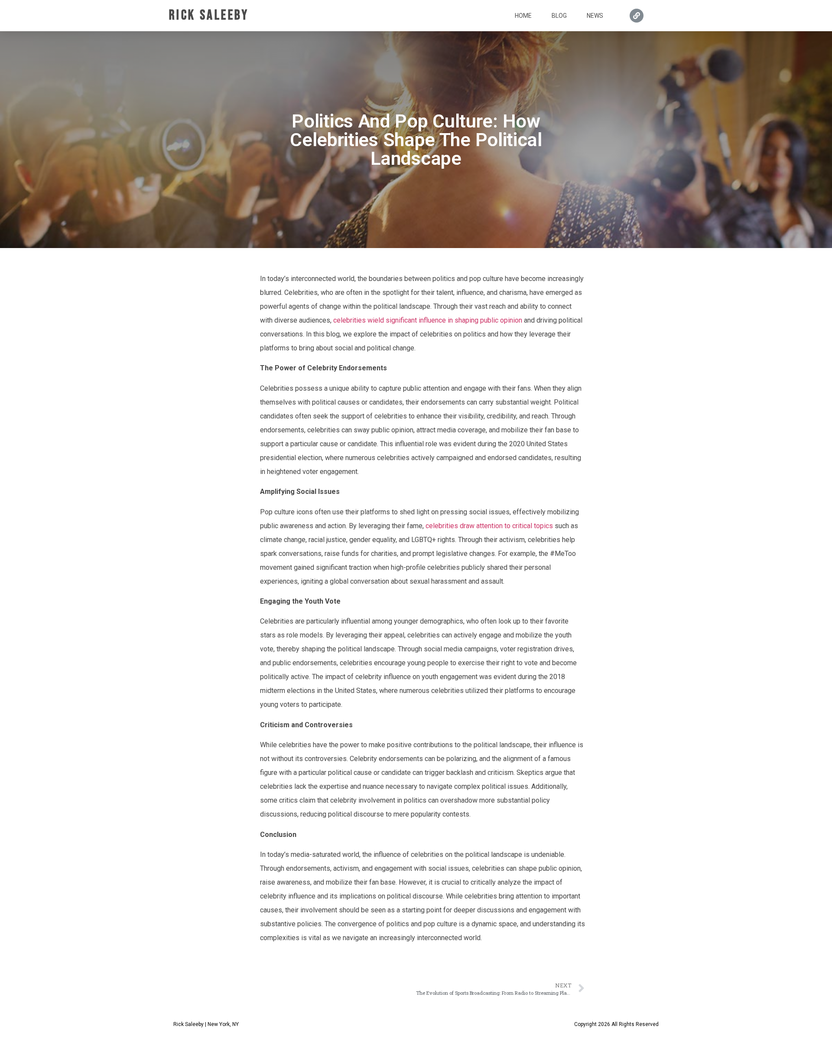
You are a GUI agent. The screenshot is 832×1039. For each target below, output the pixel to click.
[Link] (637, 16)
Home (523, 15)
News (595, 15)
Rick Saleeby (209, 15)
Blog (559, 15)
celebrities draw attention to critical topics (489, 526)
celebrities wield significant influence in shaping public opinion (427, 320)
